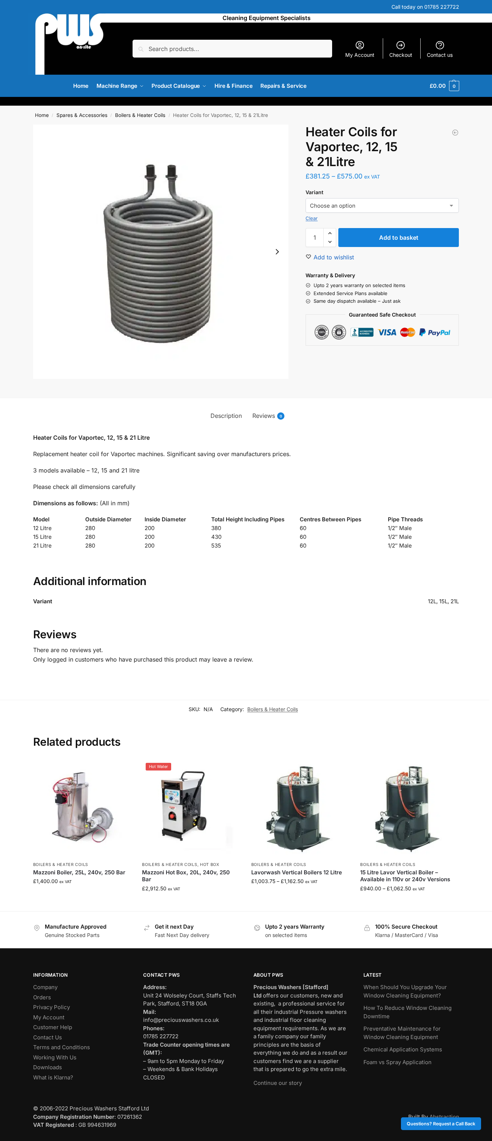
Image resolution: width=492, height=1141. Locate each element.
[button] (444, 86)
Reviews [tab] (267, 415)
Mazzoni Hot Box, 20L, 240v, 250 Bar (186, 876)
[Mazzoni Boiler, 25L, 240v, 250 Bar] (82, 808)
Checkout (400, 55)
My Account (359, 55)
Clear (312, 218)
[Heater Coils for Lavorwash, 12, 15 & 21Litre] (455, 132)
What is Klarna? (53, 1077)
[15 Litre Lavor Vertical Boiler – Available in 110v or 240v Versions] (409, 808)
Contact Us (47, 1037)
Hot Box (210, 864)
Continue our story (277, 1082)
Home (42, 115)
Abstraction (444, 1116)
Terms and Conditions (61, 1047)
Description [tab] (226, 415)
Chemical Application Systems (402, 1049)
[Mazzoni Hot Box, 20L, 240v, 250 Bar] (191, 808)
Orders (42, 997)
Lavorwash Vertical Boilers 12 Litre (296, 872)
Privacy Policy (51, 1007)
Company (45, 987)
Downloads (47, 1067)
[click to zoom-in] (161, 252)
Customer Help (52, 1027)
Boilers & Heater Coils (140, 115)
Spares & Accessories (81, 115)
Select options (300, 896)
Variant (314, 192)
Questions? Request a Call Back (441, 1123)
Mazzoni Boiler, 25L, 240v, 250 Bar (79, 872)
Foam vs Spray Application (397, 1062)
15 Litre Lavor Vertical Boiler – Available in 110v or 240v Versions (405, 876)
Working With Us (54, 1057)
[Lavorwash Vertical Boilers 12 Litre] (300, 808)
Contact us (440, 55)
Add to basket (398, 237)
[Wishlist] (120, 770)
